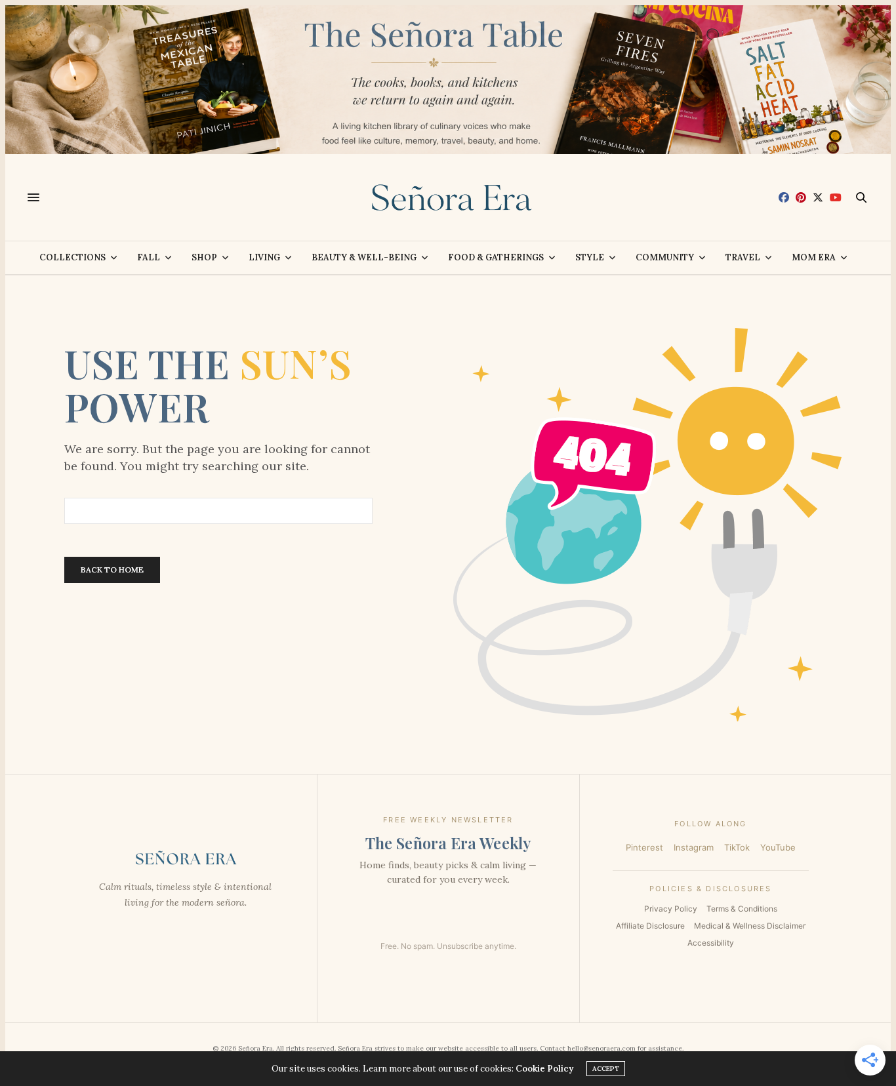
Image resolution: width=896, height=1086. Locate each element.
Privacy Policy (670, 909)
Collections (72, 257)
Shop (204, 257)
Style (589, 257)
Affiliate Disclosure (650, 926)
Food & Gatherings (496, 257)
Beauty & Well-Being (364, 257)
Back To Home (112, 569)
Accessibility (710, 943)
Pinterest (644, 847)
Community (665, 257)
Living (264, 257)
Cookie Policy (544, 1068)
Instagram (694, 847)
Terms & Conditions (741, 909)
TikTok (737, 847)
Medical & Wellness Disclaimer (749, 926)
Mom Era (814, 257)
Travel (742, 257)
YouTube (778, 847)
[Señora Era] (447, 197)
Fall (148, 257)
